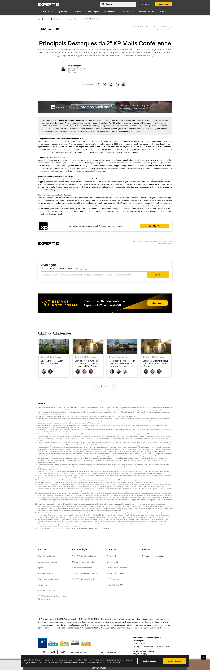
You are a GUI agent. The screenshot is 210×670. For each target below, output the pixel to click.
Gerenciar (101, 662)
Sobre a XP (111, 556)
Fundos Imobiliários (46, 556)
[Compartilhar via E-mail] (123, 84)
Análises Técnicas (45, 573)
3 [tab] (108, 386)
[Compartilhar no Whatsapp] (111, 84)
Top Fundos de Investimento (84, 573)
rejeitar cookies (149, 661)
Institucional (112, 562)
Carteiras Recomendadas (83, 562)
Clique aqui (154, 226)
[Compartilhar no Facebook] (98, 84)
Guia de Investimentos (47, 562)
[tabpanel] (54, 358)
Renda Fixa (42, 585)
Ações (46, 19)
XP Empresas (113, 579)
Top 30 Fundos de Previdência (85, 579)
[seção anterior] (96, 386)
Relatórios (57, 19)
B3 (43, 652)
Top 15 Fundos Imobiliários (84, 556)
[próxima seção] (114, 386)
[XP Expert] (48, 4)
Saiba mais (114, 662)
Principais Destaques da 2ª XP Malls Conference (84, 19)
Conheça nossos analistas (152, 556)
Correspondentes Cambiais (77, 653)
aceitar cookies (174, 661)
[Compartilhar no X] (104, 84)
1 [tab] (101, 386)
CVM (62, 652)
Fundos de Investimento (48, 579)
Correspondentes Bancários (107, 653)
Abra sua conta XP (164, 4)
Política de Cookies (115, 573)
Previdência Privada (46, 590)
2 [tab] (105, 386)
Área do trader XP (114, 585)
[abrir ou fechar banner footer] (203, 657)
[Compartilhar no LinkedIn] (117, 84)
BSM (53, 652)
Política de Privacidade (117, 567)
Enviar (158, 275)
